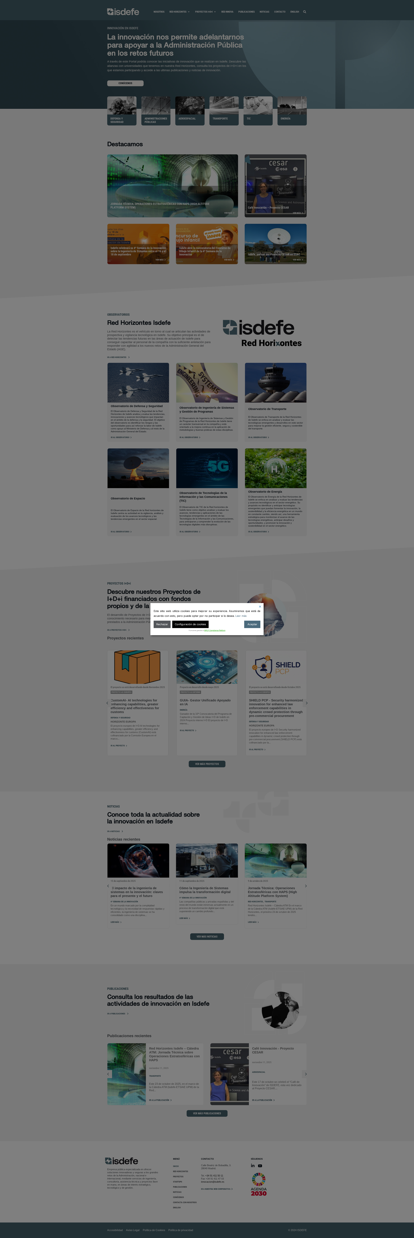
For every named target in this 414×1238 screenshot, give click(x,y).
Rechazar (162, 624)
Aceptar (252, 624)
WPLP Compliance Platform (214, 630)
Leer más (241, 615)
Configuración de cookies (190, 624)
